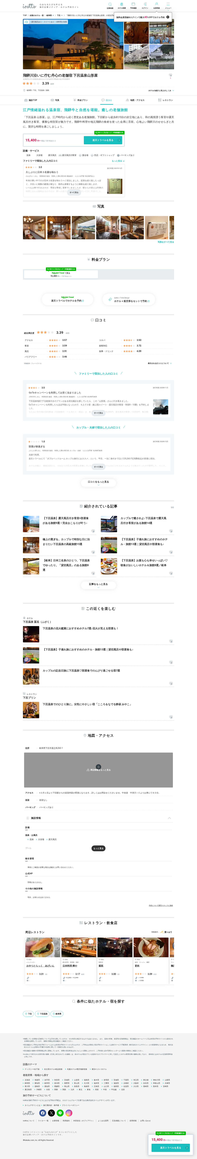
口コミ (109, 100)
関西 (64, 1090)
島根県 (86, 1086)
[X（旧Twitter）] (51, 1113)
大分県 (136, 1086)
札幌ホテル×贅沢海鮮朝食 (77, 1069)
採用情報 (133, 1121)
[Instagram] (68, 1113)
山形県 (76, 1080)
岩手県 (47, 1080)
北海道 (27, 1080)
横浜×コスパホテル (99, 1069)
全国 (48, 1090)
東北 (80, 1090)
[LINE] (60, 1113)
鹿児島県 (28, 1090)
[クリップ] (93, 531)
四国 (96, 1090)
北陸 (123, 1090)
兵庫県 (167, 1083)
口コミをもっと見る (98, 481)
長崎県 (145, 1086)
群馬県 (106, 1080)
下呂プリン (29, 697)
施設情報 (36, 818)
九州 (72, 1090)
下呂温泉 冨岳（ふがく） (37, 621)
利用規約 (66, 1121)
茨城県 (116, 1080)
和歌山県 (156, 1083)
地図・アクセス (137, 100)
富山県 (76, 1083)
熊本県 (155, 1086)
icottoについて (28, 1121)
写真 (57, 100)
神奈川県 (156, 1080)
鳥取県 (76, 1086)
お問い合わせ (145, 1121)
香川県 (27, 1086)
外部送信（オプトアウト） (83, 1121)
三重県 (106, 1083)
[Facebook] (42, 1113)
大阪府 (136, 1083)
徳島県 (37, 1086)
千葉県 (126, 1080)
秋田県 (57, 1080)
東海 (88, 1090)
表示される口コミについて (158, 363)
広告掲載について (119, 1121)
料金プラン (83, 100)
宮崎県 (165, 1086)
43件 (52, 84)
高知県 (47, 1086)
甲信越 (114, 1090)
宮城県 (66, 1080)
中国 (105, 1090)
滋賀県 (116, 1083)
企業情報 (55, 1121)
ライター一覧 (43, 1121)
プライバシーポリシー (70, 1105)
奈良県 (145, 1083)
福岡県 (116, 1086)
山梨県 (167, 1080)
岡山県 (66, 1086)
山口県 (106, 1086)
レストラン (168, 100)
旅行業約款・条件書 (51, 1105)
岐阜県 (47, 1083)
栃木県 (96, 1080)
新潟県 (57, 1083)
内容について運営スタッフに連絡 (161, 905)
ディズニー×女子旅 (32, 1069)
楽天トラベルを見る (103, 140)
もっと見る (117, 161)
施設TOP (33, 100)
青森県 (37, 1080)
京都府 (126, 1083)
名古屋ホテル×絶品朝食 (53, 1069)
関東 (56, 1090)
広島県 (96, 1086)
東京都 (145, 1080)
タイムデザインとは (32, 1105)
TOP (25, 15)
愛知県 (37, 1083)
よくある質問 (103, 1121)
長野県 (66, 1083)
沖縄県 (39, 1090)
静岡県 (27, 1083)
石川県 (86, 1083)
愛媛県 (57, 1086)
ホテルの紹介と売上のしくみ (159, 91)
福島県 (86, 1080)
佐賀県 (126, 1086)
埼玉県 (136, 1080)
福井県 (96, 1083)
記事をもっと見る (98, 584)
